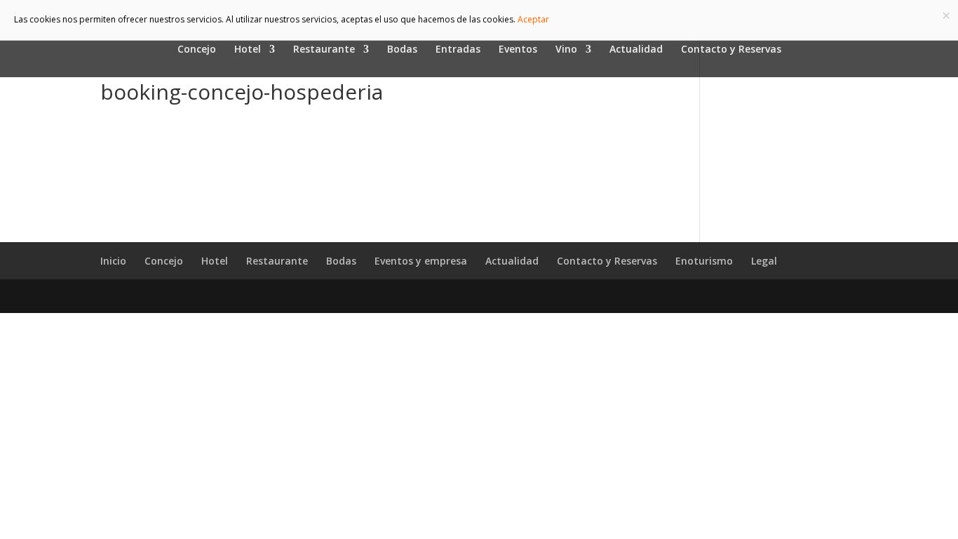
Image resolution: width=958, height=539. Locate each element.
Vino (566, 49)
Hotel (247, 49)
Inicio (113, 260)
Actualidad (636, 49)
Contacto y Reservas (731, 49)
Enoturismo (704, 260)
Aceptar (533, 19)
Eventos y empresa (421, 260)
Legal (764, 260)
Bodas (402, 49)
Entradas (458, 49)
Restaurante (324, 49)
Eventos (518, 49)
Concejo (196, 49)
